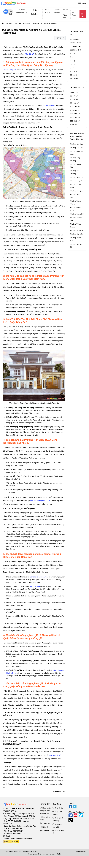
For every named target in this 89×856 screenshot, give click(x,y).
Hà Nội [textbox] (34, 10)
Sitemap (45, 831)
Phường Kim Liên (76, 234)
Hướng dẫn (45, 804)
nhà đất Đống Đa (49, 105)
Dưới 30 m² (74, 92)
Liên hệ (45, 827)
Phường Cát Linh (76, 144)
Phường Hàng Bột (76, 177)
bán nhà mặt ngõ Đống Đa (40, 501)
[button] (79, 4)
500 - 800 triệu (75, 46)
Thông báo (46, 823)
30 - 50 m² (74, 96)
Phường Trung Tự (76, 230)
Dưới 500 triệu (75, 43)
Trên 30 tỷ (74, 79)
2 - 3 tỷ (72, 57)
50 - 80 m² (74, 99)
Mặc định (59, 38)
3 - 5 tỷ (72, 61)
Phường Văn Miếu (76, 148)
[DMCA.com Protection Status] (11, 842)
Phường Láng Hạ (76, 181)
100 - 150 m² (75, 107)
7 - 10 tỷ (73, 68)
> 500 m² (73, 125)
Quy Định (56, 804)
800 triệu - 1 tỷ (75, 50)
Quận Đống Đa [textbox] (36, 14)
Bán (5, 12)
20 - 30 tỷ (73, 75)
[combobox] (21, 13)
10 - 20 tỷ (73, 71)
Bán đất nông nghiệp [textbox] (22, 13)
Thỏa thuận (74, 39)
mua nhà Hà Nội (55, 755)
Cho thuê (10, 12)
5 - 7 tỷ (72, 64)
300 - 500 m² (75, 121)
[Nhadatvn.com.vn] (13, 5)
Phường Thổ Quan (77, 191)
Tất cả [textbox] (46, 13)
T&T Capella (35, 586)
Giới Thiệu (59, 808)
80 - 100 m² (74, 103)
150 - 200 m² (75, 110)
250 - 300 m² (75, 117)
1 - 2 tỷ (72, 53)
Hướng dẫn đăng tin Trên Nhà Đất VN (45, 810)
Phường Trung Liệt (77, 214)
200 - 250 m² (75, 114)
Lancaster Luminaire (38, 577)
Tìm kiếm (82, 15)
